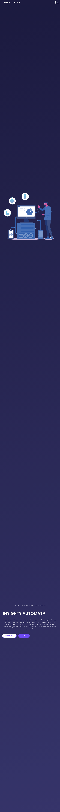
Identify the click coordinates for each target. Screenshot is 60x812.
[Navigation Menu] (57, 2)
